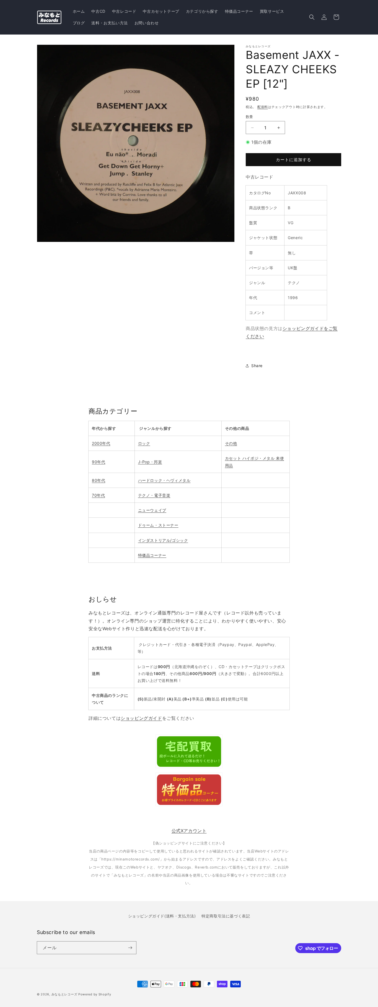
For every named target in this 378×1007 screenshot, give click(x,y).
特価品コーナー (152, 555)
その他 (231, 443)
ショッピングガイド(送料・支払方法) (162, 916)
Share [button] (257, 365)
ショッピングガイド (141, 718)
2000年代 (101, 443)
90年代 (98, 461)
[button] (312, 17)
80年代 (98, 480)
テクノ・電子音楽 (154, 495)
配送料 (262, 107)
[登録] (130, 947)
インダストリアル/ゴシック (163, 540)
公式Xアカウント (189, 830)
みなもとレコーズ (64, 994)
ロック (144, 443)
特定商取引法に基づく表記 (225, 916)
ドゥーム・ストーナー (158, 525)
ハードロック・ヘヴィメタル (164, 480)
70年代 (98, 495)
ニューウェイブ (152, 510)
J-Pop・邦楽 (150, 461)
